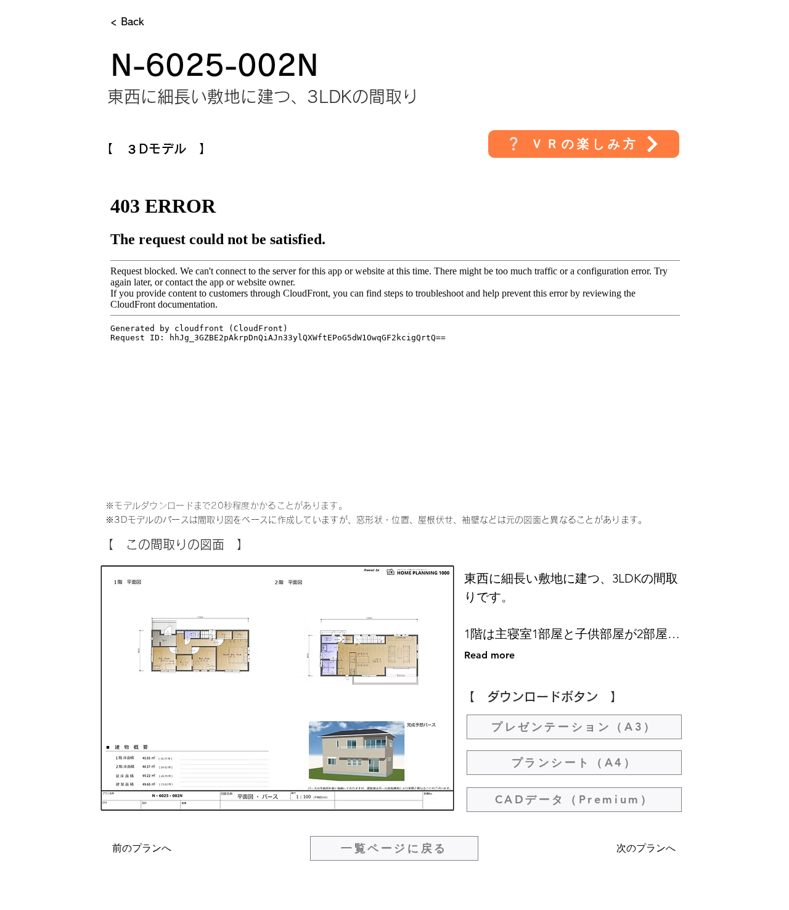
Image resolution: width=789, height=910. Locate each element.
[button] (583, 144)
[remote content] (395, 331)
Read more (489, 655)
